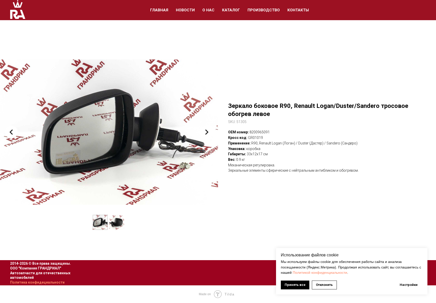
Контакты (298, 10)
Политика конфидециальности (37, 282)
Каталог (231, 10)
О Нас (208, 10)
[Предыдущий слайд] (11, 132)
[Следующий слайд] (206, 132)
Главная (159, 10)
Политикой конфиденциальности (320, 272)
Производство (264, 10)
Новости (185, 10)
